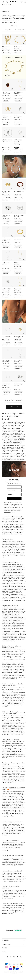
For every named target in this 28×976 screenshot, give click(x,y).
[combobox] (13, 494)
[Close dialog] (24, 463)
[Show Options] (20, 494)
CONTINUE (14, 499)
